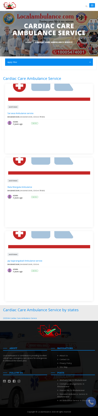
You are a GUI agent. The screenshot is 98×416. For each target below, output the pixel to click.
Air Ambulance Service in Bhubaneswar (77, 400)
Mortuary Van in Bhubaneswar (73, 380)
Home (28, 42)
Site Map (63, 367)
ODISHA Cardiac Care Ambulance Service (20, 318)
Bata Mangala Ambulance (20, 187)
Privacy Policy (66, 363)
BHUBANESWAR (26, 117)
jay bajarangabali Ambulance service (25, 260)
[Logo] (9, 5)
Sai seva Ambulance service (20, 113)
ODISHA (36, 117)
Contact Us (65, 359)
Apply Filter (12, 62)
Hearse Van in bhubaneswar (72, 390)
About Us (64, 355)
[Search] (86, 6)
